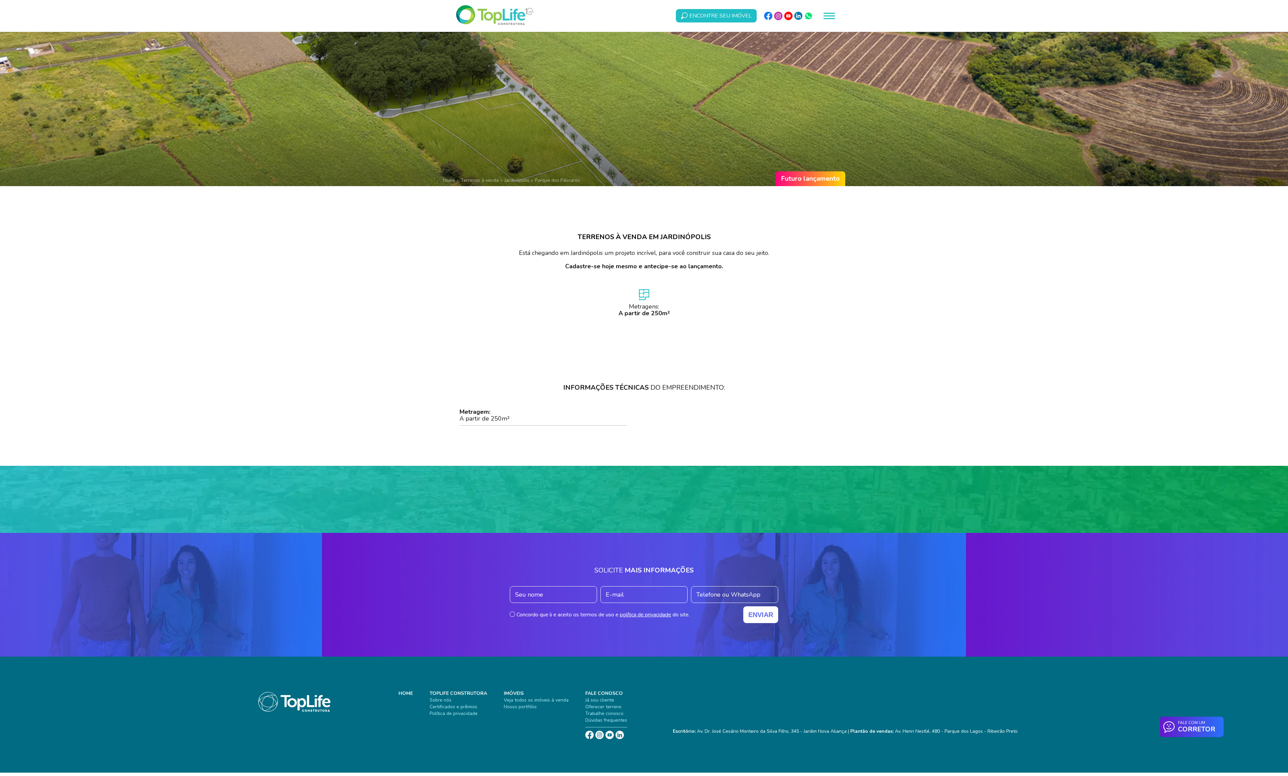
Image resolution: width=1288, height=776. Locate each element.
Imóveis (514, 693)
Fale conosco (604, 693)
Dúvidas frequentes (606, 720)
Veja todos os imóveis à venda (536, 700)
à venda (490, 180)
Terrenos (470, 180)
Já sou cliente (599, 700)
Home (449, 180)
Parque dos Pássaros (557, 180)
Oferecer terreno (603, 707)
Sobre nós (440, 700)
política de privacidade (645, 614)
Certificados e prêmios (453, 707)
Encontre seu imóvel (720, 15)
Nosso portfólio (520, 707)
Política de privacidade (454, 713)
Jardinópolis (516, 180)
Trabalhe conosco (604, 713)
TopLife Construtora (458, 693)
